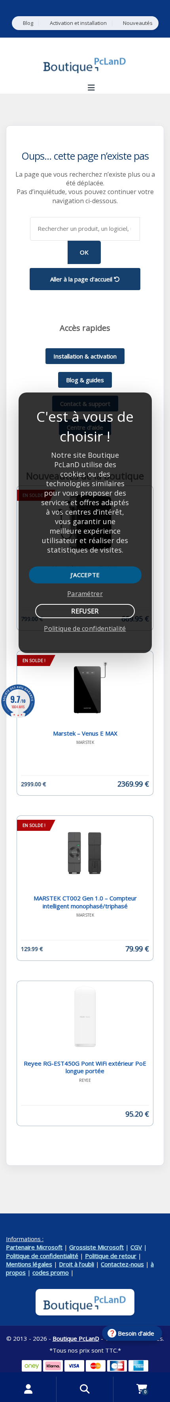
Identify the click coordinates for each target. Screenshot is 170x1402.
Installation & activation (85, 356)
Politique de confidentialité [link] (85, 628)
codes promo (50, 1272)
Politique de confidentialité (42, 1256)
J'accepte (85, 575)
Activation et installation (78, 23)
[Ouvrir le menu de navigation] (91, 88)
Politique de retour (110, 1256)
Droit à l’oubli (76, 1264)
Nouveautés (138, 23)
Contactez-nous (122, 1264)
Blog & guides (85, 380)
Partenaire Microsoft (34, 1247)
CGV (136, 1247)
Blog (28, 23)
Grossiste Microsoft (96, 1247)
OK (84, 252)
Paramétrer (85, 593)
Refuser (84, 611)
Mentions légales (29, 1264)
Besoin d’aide (136, 1333)
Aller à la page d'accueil (82, 279)
